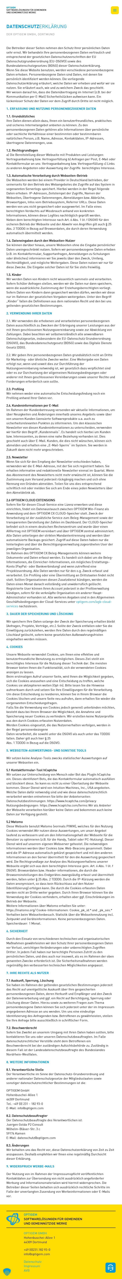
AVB (27, 1270)
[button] (114, 10)
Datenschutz (32, 1262)
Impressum (32, 1266)
